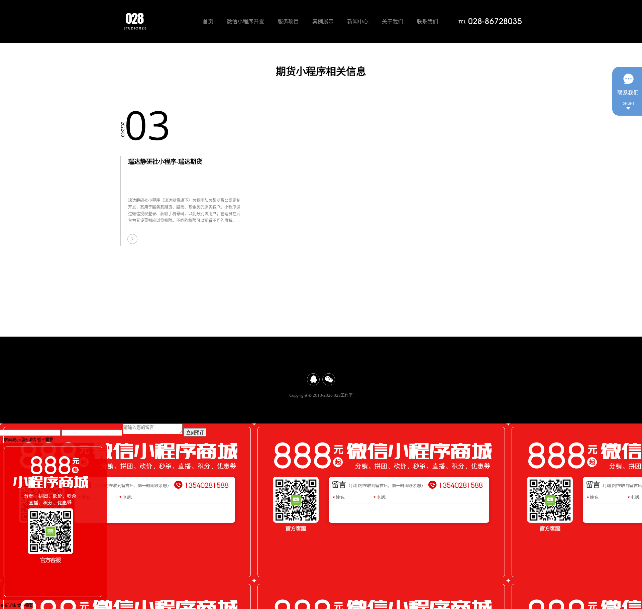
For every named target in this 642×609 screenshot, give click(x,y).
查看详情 (8, 605)
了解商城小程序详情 (18, 440)
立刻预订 (195, 432)
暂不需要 (45, 440)
